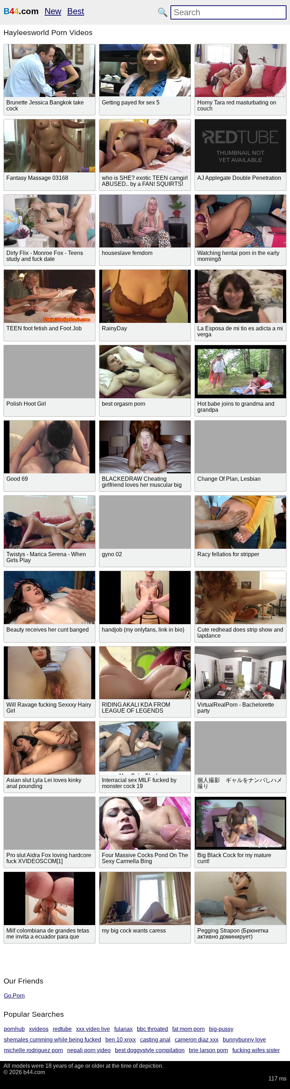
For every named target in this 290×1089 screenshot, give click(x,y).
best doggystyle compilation (150, 1050)
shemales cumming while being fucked (52, 1040)
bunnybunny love (244, 1040)
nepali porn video (89, 1050)
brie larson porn (208, 1050)
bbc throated (152, 1029)
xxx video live (93, 1029)
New (53, 11)
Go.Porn (14, 996)
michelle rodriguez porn (33, 1050)
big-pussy (221, 1029)
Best (75, 11)
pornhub (14, 1029)
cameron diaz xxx (197, 1040)
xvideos (38, 1029)
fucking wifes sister (256, 1050)
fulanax (123, 1029)
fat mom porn (188, 1029)
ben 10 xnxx (120, 1040)
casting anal (155, 1040)
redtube (62, 1029)
